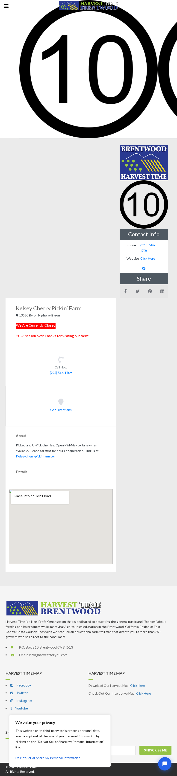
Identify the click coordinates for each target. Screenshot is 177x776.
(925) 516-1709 (61, 373)
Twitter (22, 693)
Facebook (23, 685)
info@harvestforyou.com (48, 655)
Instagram (24, 700)
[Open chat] (164, 763)
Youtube (21, 708)
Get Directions (61, 410)
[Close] (107, 717)
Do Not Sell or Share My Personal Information (47, 758)
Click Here (147, 258)
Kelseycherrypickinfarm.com (36, 456)
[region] (60, 741)
